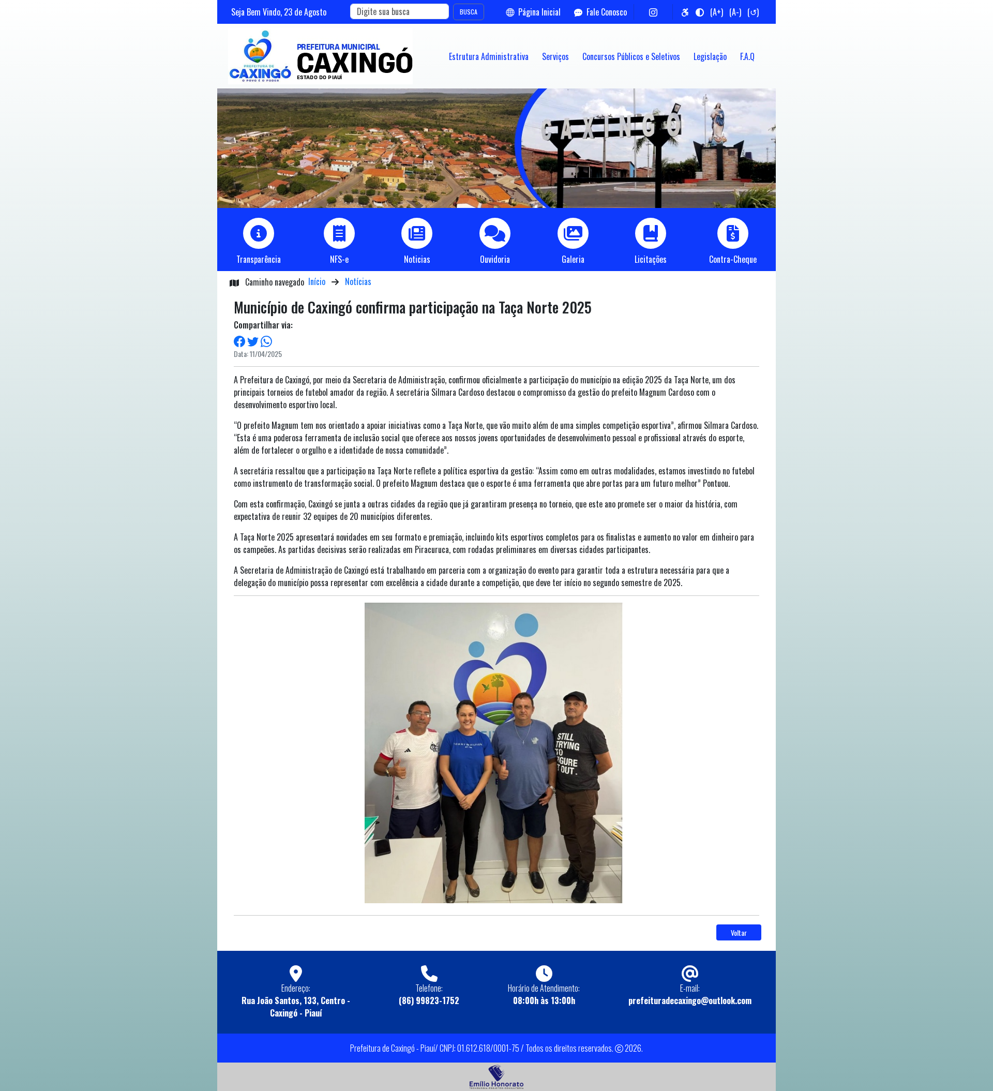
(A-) (735, 12)
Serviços (555, 56)
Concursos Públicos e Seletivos (631, 56)
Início (316, 281)
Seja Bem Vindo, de (278, 12)
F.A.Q (747, 56)
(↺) (753, 12)
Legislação (710, 56)
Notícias (358, 281)
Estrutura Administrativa (489, 56)
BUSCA (468, 11)
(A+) (716, 12)
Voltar (739, 932)
